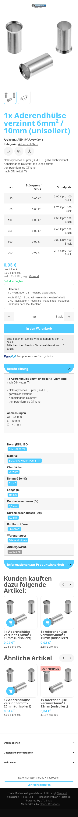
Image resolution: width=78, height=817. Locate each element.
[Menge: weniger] (9, 316)
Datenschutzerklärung (31, 777)
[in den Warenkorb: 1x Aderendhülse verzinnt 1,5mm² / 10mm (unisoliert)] (10, 622)
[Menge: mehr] (69, 316)
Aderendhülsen (18, 540)
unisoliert (14, 529)
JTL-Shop (46, 800)
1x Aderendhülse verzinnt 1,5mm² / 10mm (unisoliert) (17, 635)
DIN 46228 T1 (17, 449)
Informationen (12, 743)
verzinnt (13, 472)
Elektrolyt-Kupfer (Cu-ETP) (25, 460)
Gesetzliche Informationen (18, 753)
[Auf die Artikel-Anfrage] (8, 151)
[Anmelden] (64, 5)
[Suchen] (14, 5)
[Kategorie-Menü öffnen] (6, 5)
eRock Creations (50, 804)
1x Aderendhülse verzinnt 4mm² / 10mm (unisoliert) (54, 635)
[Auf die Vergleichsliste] (18, 151)
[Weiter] (70, 584)
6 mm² (12, 483)
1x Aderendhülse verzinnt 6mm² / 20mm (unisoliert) (17, 703)
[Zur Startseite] (39, 5)
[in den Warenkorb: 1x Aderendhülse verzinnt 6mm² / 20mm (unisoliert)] (10, 691)
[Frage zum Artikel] (29, 151)
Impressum (53, 777)
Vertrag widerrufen (39, 784)
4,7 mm (13, 517)
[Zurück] (63, 584)
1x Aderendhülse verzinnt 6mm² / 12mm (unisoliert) (54, 703)
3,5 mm (13, 506)
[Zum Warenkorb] (71, 5)
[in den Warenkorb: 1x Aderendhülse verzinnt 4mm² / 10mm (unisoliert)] (47, 622)
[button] (10, 97)
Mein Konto (10, 762)
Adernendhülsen (28, 144)
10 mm (13, 495)
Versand (34, 276)
